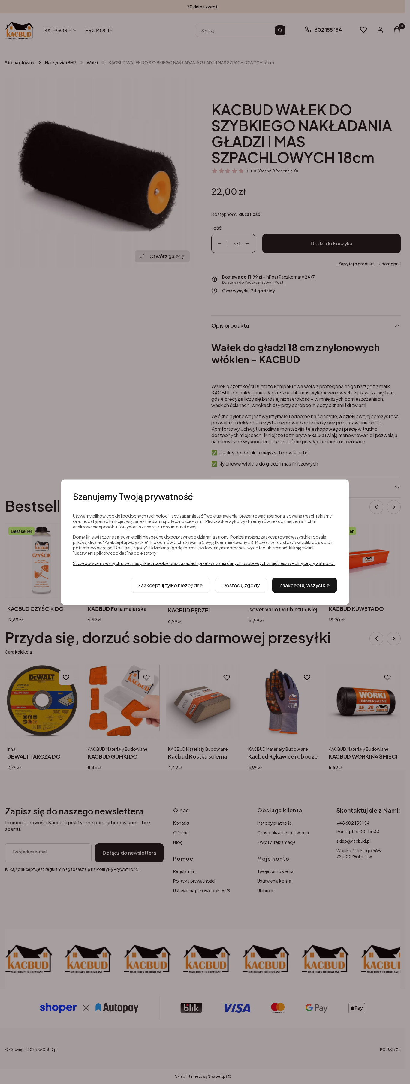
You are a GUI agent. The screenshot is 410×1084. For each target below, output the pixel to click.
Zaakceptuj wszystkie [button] (304, 585)
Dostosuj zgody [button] (241, 585)
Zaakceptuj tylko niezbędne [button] (170, 585)
